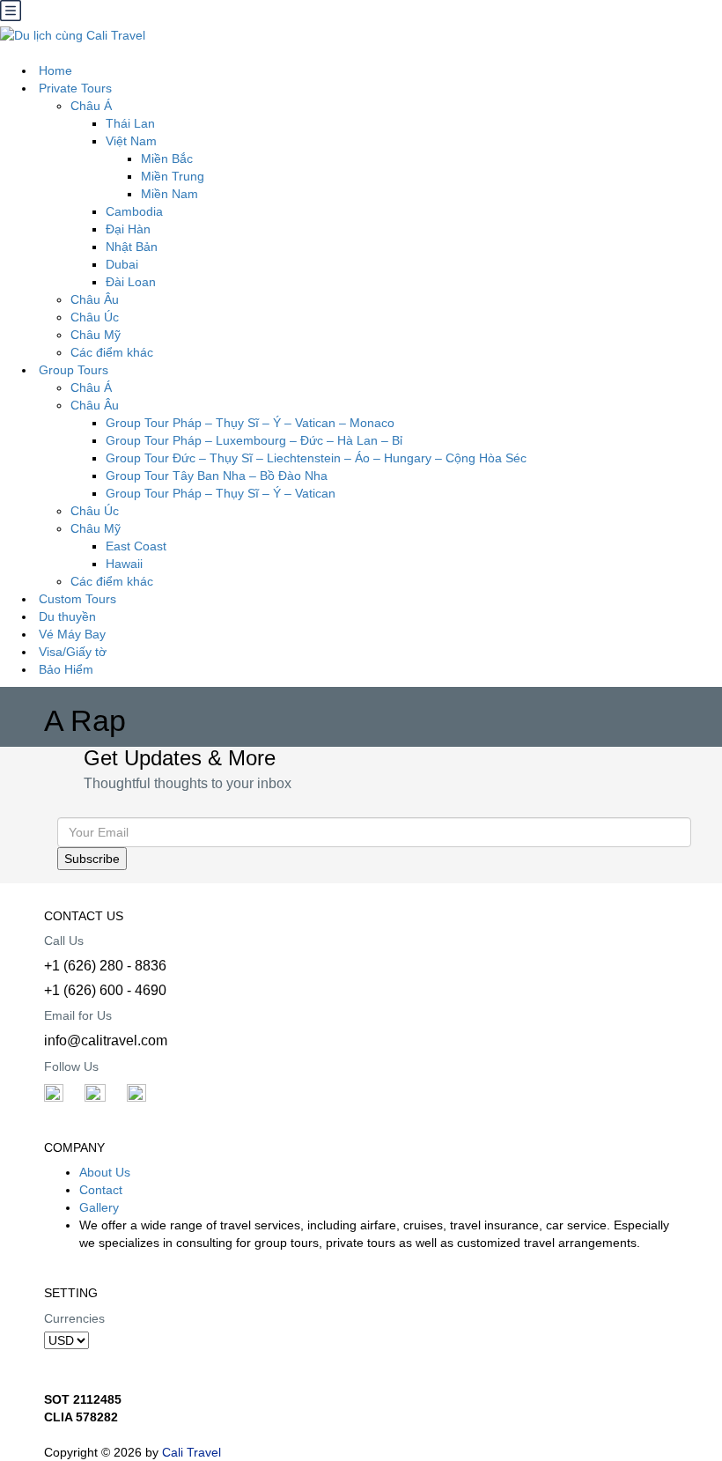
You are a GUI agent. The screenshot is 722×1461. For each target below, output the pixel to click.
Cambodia (134, 211)
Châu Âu (94, 405)
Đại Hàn (128, 229)
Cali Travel (191, 1452)
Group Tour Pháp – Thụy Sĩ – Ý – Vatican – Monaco (250, 423)
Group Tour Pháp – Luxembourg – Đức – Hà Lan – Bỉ (254, 440)
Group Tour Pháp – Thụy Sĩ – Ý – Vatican (220, 493)
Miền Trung (172, 176)
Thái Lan (130, 123)
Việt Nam (131, 141)
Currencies (74, 1318)
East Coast (136, 546)
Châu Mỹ (95, 528)
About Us (104, 1172)
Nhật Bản (132, 247)
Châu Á (91, 387)
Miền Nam (169, 194)
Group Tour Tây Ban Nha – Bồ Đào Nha (217, 476)
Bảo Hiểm (66, 669)
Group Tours (73, 370)
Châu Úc (94, 511)
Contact (100, 1190)
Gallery (99, 1207)
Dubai (122, 264)
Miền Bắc (167, 158)
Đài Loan (131, 282)
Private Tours (75, 88)
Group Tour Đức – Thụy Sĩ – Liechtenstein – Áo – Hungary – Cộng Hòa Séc (316, 458)
